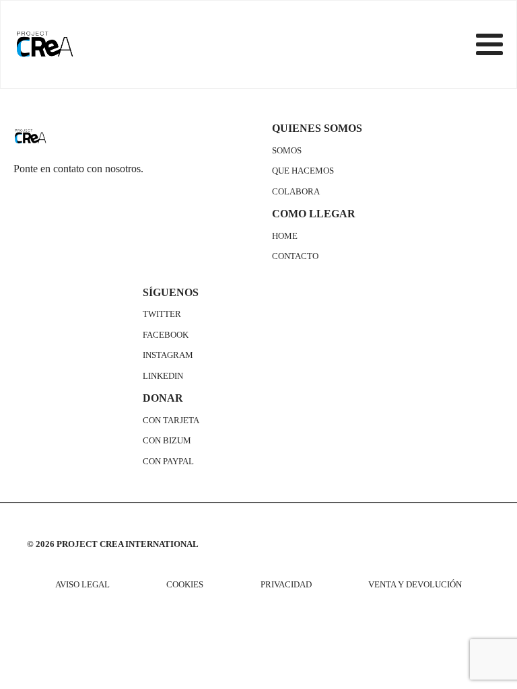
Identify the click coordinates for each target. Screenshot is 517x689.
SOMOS (287, 150)
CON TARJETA (171, 420)
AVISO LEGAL (82, 584)
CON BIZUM (167, 440)
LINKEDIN (163, 376)
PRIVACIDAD (286, 584)
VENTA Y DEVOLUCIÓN (415, 584)
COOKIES (184, 584)
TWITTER (162, 314)
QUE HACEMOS (303, 171)
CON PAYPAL (168, 461)
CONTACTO (295, 256)
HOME (285, 236)
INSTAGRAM (168, 355)
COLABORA (296, 191)
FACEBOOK (165, 335)
